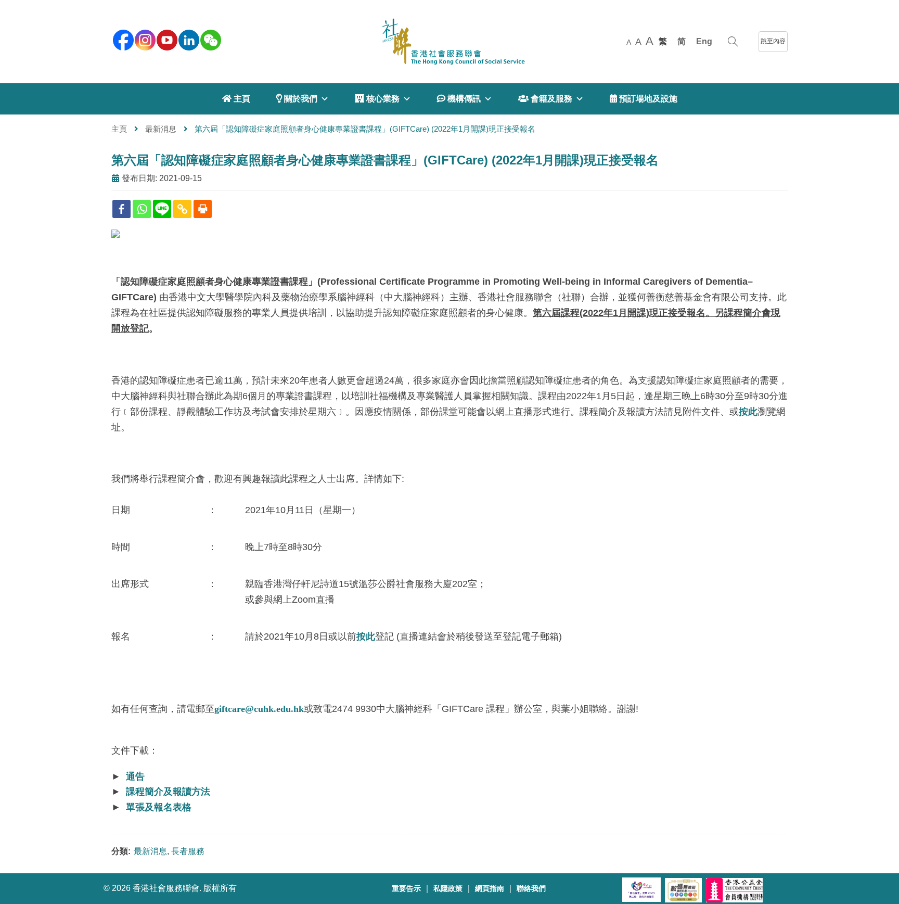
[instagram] (144, 39)
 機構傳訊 (459, 98)
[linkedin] (187, 39)
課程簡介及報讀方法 (168, 791)
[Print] (203, 209)
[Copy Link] (182, 209)
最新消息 (160, 128)
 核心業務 (377, 98)
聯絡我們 (531, 889)
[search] (733, 41)
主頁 (119, 128)
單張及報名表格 (158, 807)
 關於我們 (296, 98)
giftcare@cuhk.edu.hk (259, 709)
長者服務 (187, 851)
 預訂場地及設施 (643, 98)
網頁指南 (489, 889)
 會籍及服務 (545, 98)
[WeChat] (209, 39)
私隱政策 (448, 889)
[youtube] (166, 39)
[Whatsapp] (142, 209)
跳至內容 (773, 41)
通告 (135, 776)
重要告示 (406, 889)
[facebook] (122, 39)
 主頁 (236, 98)
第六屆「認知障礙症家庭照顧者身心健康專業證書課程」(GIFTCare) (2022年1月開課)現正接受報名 (385, 160)
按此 (748, 411)
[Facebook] (121, 209)
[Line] (162, 209)
